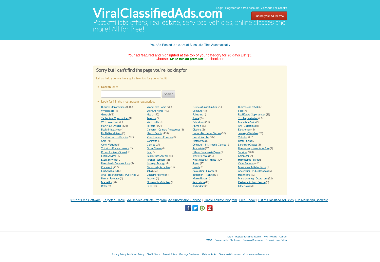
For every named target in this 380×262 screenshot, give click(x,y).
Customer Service (156, 174)
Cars (103, 140)
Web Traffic (153, 122)
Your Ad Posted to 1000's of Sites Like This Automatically (190, 44)
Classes (151, 144)
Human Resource (110, 178)
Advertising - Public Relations (253, 171)
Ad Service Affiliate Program (147, 200)
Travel (196, 118)
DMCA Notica (153, 254)
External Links (209, 254)
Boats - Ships (245, 140)
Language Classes (247, 144)
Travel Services (201, 155)
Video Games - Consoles (160, 137)
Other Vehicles (109, 144)
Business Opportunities (113, 107)
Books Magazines (110, 129)
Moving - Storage (156, 163)
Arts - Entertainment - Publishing (118, 174)
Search (168, 94)
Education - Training (203, 174)
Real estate (199, 148)
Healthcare (244, 174)
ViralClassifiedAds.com (157, 13)
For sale (151, 125)
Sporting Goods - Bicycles (114, 137)
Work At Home (155, 110)
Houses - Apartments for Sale (253, 148)
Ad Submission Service (184, 200)
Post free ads (270, 236)
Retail (104, 186)
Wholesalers (107, 110)
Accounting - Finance (204, 171)
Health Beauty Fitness (204, 159)
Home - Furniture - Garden (207, 133)
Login (219, 8)
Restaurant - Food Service (251, 182)
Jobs (149, 171)
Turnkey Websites (248, 118)
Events (196, 167)
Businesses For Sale (248, 107)
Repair (196, 163)
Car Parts (152, 140)
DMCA (208, 240)
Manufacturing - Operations (253, 178)
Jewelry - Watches (248, 133)
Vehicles (242, 137)
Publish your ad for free (269, 16)
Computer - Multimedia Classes (209, 144)
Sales (149, 186)
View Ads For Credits (274, 8)
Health (150, 114)
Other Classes (154, 148)
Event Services (109, 159)
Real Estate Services (157, 155)
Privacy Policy (118, 254)
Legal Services (108, 155)
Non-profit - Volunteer (158, 182)
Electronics (244, 129)
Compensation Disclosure (227, 240)
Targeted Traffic (114, 200)
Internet (151, 178)
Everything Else (201, 137)
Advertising (199, 122)
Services (242, 152)
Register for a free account (242, 8)
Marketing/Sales (247, 122)
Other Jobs (244, 186)
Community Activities (158, 167)
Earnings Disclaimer (253, 240)
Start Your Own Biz (111, 125)
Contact (283, 236)
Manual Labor (200, 178)
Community (107, 167)
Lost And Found (109, 171)
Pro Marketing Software (311, 200)
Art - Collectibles (247, 125)
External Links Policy (276, 240)
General (105, 114)
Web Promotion (109, 122)
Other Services (246, 163)
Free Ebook (247, 200)
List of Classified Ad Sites (276, 200)
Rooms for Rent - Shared (114, 152)
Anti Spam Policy (135, 254)
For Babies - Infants (111, 133)
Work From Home (156, 107)
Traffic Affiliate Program (220, 200)
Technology (199, 186)
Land (149, 152)
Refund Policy (170, 254)
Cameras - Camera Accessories (163, 129)
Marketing (106, 182)
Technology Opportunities (115, 118)
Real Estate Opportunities (251, 114)
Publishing (198, 114)
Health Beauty (154, 133)
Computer (198, 110)
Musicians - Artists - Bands (252, 167)
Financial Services (156, 159)
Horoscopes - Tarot (248, 159)
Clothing (197, 129)
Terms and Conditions (230, 254)
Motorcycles (199, 140)
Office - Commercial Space (206, 152)
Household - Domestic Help (115, 163)
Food (240, 110)
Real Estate (199, 182)
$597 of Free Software (85, 200)
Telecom (151, 118)
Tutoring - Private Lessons (115, 148)
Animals (197, 125)
